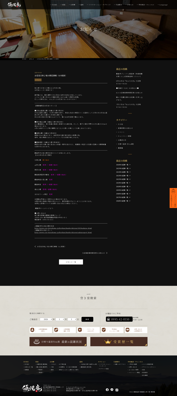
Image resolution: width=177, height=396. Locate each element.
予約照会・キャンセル (146, 5)
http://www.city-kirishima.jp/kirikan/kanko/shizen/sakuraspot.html (63, 232)
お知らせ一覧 (71, 262)
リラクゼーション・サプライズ (100, 5)
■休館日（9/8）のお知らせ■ (127, 88)
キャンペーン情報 (124, 136)
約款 (143, 370)
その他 (120, 124)
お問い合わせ (133, 367)
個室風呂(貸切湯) (86, 367)
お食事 (73, 5)
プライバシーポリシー (149, 367)
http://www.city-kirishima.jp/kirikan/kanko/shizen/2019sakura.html (63, 228)
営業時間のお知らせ (125, 128)
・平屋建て (39, 370)
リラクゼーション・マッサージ (105, 365)
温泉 (82, 5)
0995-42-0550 (51, 389)
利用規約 (145, 372)
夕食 (52, 367)
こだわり (53, 364)
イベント (38, 80)
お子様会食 (62, 364)
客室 (63, 5)
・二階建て (39, 372)
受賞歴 (27, 370)
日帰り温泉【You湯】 (126, 144)
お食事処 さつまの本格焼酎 (68, 367)
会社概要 (145, 375)
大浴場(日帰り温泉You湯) (89, 364)
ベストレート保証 (134, 372)
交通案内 (119, 5)
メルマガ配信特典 (147, 364)
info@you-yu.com (79, 387)
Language (163, 5)
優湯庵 (120, 148)
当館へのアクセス (120, 364)
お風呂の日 (122, 140)
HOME (54, 5)
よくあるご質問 (133, 370)
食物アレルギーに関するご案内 (68, 370)
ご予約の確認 (133, 364)
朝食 (52, 370)
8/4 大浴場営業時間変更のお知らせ (129, 93)
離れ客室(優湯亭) (42, 367)
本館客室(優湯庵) (42, 364)
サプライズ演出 (104, 369)
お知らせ (130, 5)
